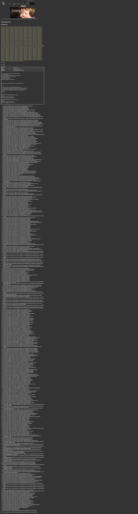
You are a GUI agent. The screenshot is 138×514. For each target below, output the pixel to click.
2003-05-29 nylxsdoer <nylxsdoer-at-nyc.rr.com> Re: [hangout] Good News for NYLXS (16, 200)
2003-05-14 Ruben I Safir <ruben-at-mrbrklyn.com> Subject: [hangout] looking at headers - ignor (18, 505)
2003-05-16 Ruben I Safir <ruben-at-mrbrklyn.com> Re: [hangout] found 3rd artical (15, 426)
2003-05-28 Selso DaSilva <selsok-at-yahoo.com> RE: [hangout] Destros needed (15, 241)
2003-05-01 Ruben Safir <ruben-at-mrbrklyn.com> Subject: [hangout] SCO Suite (15, 170)
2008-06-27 (8, 50)
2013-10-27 (8, 43)
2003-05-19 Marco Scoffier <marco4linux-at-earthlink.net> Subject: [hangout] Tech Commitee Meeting (18, 402)
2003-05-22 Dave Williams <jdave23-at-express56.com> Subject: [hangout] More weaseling (17, 311)
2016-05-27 (31, 39)
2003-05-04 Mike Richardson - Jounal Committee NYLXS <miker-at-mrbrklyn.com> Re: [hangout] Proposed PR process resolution (23, 131)
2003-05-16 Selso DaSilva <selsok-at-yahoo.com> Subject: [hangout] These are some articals (17, 423)
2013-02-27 (3, 44)
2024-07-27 (35, 28)
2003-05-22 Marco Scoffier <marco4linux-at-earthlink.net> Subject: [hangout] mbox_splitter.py (17, 310)
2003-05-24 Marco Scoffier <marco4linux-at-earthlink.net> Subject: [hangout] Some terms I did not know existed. (20, 287)
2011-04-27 (19, 46)
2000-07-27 (31, 59)
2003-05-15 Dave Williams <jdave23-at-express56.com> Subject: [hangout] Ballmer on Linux (17, 438)
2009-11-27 (12, 48)
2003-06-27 (35, 55)
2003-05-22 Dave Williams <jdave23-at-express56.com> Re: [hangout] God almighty (16, 312)
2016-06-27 (26, 39)
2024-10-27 (21, 28)
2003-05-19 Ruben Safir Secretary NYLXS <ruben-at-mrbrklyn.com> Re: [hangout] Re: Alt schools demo (19, 394)
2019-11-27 (3, 35)
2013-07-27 (21, 43)
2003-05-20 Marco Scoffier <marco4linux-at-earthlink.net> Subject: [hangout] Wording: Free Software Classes (20, 376)
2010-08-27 (13, 47)
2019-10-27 (8, 35)
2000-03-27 (8, 60)
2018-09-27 (26, 36)
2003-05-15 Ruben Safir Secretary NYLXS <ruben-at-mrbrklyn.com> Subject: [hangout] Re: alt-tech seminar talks (20, 440)
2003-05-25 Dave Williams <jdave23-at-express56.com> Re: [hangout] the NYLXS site (16, 280)
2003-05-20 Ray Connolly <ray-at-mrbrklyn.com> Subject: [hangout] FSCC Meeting (16, 373)
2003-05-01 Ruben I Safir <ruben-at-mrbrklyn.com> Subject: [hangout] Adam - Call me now (17, 184)
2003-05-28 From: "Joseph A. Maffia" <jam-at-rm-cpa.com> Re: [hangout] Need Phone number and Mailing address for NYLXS (22, 222)
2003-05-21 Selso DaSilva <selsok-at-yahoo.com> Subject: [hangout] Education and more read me (18, 344)
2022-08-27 (17, 31)
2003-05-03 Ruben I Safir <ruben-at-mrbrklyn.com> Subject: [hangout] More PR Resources (17, 145)
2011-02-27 (28, 46)
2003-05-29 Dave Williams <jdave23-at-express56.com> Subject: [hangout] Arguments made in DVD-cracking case (20, 199)
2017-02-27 (31, 38)
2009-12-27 (8, 48)
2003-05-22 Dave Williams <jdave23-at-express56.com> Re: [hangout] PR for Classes (16, 326)
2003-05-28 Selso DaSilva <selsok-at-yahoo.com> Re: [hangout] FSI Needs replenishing (16, 223)
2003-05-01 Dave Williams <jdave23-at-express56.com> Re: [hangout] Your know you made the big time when (20, 171)
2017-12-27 (26, 37)
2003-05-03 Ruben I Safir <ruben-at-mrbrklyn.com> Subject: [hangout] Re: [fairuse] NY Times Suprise (18, 146)
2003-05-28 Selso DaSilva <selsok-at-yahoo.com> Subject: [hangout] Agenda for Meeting (16, 218)
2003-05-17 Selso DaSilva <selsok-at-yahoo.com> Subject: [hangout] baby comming (16, 420)
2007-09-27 (8, 51)
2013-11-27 (3, 43)
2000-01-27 (17, 60)
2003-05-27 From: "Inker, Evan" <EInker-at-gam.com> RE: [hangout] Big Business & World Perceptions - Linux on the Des (21, 259)
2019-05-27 (31, 35)
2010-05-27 (26, 47)
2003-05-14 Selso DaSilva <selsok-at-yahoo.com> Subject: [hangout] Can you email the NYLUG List (18, 501)
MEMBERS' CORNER (27, 3)
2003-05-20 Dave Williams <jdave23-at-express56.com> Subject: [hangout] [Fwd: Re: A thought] (18, 360)
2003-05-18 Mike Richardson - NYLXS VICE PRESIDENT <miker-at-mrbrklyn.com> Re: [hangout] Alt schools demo (20, 409)
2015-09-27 (26, 40)
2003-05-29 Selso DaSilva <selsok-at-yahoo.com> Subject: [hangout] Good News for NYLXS (17, 204)
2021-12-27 (12, 32)
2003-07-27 (31, 55)
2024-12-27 (12, 28)
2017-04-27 (21, 38)
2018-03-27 (12, 37)
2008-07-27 (3, 50)
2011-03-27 (24, 46)
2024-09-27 (26, 28)
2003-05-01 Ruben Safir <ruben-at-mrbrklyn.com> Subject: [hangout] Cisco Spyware (16, 167)
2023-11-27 (31, 29)
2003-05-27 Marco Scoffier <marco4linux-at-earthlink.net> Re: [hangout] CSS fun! (15, 250)
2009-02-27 (12, 49)
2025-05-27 (31, 27)
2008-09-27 (35, 49)
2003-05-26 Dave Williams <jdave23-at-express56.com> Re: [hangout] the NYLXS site (16, 278)
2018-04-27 (8, 37)
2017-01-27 (35, 38)
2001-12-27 (35, 57)
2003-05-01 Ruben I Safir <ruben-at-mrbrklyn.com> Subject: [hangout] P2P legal (15, 189)
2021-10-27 (21, 32)
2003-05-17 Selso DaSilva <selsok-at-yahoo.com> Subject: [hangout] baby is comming (16, 417)
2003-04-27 (3, 56)
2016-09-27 (12, 39)
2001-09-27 (8, 58)
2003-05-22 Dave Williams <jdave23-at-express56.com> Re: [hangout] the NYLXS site (16, 323)
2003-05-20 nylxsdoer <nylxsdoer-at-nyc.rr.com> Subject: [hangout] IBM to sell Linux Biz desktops (18, 372)
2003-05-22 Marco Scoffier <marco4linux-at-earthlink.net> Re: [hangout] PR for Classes (16, 315)
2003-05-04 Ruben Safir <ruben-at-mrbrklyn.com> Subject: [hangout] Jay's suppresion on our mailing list (19, 137)
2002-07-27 (3, 57)
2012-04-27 (8, 45)
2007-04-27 (31, 51)
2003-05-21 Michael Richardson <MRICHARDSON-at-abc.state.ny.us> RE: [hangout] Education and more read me (20, 342)
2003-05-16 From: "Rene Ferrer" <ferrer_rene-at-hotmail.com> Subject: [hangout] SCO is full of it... (18, 431)
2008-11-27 (26, 49)
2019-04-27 (35, 35)
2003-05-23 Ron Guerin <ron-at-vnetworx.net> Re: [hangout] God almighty (14, 304)
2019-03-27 (40, 35)
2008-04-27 (17, 50)
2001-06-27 (21, 58)
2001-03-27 (35, 58)
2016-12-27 (40, 38)
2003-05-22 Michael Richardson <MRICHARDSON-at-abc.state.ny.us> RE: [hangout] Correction (17, 324)
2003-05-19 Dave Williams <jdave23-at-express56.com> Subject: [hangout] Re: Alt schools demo (18, 399)
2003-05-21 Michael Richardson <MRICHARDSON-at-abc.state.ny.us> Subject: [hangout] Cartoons (18, 341)
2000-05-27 (40, 59)
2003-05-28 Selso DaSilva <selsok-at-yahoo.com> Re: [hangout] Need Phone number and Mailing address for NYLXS (21, 221)
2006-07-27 (31, 52)
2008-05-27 (12, 50)
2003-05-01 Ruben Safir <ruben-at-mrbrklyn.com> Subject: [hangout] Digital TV (15, 168)
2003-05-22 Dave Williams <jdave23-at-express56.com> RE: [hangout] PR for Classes (16, 317)
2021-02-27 (17, 33)
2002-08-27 (40, 56)
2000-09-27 (21, 59)
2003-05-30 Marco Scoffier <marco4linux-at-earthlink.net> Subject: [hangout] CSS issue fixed (17, 198)
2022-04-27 (35, 31)
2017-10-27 (35, 37)
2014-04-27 (21, 42)
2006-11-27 (12, 52)
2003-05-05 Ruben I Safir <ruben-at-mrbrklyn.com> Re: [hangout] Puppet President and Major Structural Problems (20, 113)
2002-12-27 (21, 56)
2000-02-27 (12, 60)
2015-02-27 (17, 41)
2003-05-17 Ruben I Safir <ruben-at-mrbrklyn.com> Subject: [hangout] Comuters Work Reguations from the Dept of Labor (21, 416)
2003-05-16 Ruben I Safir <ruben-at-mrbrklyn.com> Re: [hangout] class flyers (15, 430)
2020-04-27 (21, 34)
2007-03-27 (35, 51)
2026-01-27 (35, 26)
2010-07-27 (17, 47)
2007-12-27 (35, 50)
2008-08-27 (40, 49)
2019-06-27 (26, 35)
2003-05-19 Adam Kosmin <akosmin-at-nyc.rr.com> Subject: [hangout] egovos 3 (15, 393)
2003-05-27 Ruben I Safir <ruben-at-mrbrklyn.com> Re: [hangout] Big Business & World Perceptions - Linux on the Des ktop (22, 260)
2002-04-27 (17, 57)
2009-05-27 (40, 48)
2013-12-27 (40, 42)
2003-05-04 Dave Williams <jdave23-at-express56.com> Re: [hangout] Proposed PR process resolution (19, 132)
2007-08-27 (12, 51)
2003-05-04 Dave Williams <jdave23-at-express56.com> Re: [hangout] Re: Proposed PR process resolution (19, 133)
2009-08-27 (26, 48)
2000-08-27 (26, 59)
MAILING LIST (32, 3)
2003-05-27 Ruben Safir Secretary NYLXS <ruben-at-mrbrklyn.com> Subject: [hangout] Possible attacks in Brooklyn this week (22, 249)
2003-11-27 (12, 55)
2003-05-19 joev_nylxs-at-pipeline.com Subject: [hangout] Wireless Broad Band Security (16, 383)
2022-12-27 (40, 30)
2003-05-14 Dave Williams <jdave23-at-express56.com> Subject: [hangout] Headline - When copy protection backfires (21, 504)
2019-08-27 (17, 35)
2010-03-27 (36, 47)
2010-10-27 (3, 47)
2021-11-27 (17, 32)
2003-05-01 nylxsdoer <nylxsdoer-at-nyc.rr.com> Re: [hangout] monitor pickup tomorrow (16, 165)
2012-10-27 (21, 44)
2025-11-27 (3, 27)
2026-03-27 (26, 26)
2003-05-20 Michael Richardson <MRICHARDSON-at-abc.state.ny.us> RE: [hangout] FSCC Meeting (18, 366)
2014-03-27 (26, 42)
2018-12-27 (12, 36)
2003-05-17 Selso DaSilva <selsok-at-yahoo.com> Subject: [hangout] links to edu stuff (16, 419)
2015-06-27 (40, 40)
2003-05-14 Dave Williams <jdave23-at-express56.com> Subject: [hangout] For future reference (18, 475)
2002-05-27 (12, 57)
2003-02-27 (12, 56)
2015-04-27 (8, 41)
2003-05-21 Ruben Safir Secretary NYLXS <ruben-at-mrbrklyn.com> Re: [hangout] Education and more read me (20, 338)
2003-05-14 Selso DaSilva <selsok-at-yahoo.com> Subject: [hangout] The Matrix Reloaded (17, 502)
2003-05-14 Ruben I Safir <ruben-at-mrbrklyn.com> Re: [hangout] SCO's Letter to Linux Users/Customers (19, 479)
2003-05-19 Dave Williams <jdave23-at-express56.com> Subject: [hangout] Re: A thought (17, 381)
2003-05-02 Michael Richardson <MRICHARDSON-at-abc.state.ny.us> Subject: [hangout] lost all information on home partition (22, 159)
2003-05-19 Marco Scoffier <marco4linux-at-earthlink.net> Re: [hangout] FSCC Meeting (16, 382)
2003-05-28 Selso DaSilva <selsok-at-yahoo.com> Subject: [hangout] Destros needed (16, 247)
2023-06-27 (12, 30)
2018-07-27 (35, 36)
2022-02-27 (3, 32)
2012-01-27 (21, 45)
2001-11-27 (40, 57)
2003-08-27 (26, 55)
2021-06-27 (40, 32)
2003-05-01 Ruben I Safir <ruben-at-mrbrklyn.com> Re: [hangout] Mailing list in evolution (16, 182)
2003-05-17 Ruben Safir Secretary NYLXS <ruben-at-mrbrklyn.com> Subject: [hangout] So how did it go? (19, 414)
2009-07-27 (31, 48)
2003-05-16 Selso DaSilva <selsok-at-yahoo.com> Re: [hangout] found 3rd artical (15, 424)
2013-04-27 (35, 43)
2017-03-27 (26, 38)
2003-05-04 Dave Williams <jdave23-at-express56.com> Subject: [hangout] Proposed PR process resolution (19, 144)
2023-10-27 (35, 29)
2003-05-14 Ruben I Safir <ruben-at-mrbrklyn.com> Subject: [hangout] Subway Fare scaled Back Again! (19, 482)
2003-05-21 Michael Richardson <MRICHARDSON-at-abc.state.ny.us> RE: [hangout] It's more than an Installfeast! (20, 349)
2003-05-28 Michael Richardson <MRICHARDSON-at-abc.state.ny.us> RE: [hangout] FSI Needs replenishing (19, 224)
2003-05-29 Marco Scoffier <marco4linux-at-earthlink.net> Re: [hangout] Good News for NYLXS (17, 201)
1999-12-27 (21, 60)
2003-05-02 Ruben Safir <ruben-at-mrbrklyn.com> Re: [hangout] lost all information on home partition (18, 155)
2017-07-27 (8, 38)
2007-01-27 (3, 52)
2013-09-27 (12, 43)
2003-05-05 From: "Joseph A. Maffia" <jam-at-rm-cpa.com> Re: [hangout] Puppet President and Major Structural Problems (22, 114)
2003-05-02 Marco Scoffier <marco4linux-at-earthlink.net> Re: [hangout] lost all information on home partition (20, 156)
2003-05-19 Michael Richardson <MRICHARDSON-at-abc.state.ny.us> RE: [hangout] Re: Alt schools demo (19, 396)
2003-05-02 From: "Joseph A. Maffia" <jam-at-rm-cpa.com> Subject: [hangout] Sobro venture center (18, 158)
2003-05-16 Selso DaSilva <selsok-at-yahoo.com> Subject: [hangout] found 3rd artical (16, 427)
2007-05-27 (26, 51)
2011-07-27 (6, 46)
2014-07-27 (8, 42)
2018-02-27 (17, 37)
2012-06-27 (40, 44)
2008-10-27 (31, 49)
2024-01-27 (21, 29)
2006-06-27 (35, 52)
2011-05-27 (15, 46)
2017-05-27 (17, 38)
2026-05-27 (17, 26)
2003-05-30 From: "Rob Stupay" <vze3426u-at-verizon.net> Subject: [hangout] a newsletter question (18, 193)
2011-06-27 (10, 46)
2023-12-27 (26, 29)
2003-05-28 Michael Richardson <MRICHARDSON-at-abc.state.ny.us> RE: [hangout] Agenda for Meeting (19, 217)
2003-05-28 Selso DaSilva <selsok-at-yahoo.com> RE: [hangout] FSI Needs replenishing (16, 228)
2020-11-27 (31, 33)
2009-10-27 (17, 48)
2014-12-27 (26, 41)
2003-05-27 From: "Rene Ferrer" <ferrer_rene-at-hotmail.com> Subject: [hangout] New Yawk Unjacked (19, 269)
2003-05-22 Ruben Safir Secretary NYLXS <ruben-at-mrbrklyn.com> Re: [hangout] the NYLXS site (18, 316)
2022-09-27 (12, 31)
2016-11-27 (3, 39)
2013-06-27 (26, 43)
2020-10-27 (35, 33)
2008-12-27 (21, 49)
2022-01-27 (8, 32)
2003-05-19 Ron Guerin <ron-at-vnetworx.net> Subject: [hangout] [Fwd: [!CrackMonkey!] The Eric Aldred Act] (20, 510)
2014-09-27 (40, 41)
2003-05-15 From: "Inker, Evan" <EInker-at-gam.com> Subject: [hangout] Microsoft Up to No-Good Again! (19, 463)
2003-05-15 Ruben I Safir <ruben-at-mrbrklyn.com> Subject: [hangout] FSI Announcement (17, 473)
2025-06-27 (26, 27)
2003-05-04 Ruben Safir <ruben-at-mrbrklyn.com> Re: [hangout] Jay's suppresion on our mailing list (18, 136)
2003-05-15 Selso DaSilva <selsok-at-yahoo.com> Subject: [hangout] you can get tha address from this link (19, 462)
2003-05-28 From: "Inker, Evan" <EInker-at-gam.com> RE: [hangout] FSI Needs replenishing (17, 230)
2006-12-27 (8, 52)
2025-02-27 (3, 28)
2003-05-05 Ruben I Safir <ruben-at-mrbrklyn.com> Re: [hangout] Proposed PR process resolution (18, 127)
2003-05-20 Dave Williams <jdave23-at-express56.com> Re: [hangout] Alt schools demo (16, 365)
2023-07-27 (8, 30)
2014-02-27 (31, 42)
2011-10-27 (35, 45)
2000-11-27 (12, 59)
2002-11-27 (26, 56)
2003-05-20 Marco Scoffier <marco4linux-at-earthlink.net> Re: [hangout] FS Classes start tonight (18, 363)
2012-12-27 (12, 44)
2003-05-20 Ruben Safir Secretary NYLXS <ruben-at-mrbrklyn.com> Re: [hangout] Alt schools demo (18, 364)
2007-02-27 (40, 51)
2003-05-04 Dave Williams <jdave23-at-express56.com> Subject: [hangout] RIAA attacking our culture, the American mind (22, 143)
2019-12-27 (40, 34)
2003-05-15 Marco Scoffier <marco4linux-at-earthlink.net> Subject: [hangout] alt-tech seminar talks (18, 443)
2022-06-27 (26, 31)
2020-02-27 (31, 34)
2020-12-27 (26, 33)
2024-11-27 (17, 28)
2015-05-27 (3, 41)
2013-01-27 (8, 44)
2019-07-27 (21, 35)
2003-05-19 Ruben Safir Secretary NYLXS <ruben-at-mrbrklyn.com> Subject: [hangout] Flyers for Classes (19, 391)
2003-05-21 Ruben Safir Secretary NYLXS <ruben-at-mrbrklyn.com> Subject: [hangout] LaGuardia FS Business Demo (21, 337)
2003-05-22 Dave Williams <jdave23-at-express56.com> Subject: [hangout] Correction (16, 325)
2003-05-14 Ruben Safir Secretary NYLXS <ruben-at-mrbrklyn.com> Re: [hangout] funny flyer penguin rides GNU (20, 496)
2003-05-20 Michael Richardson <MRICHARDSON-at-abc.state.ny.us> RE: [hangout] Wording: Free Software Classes (21, 375)
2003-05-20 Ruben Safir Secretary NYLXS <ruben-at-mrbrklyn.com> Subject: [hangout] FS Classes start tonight (20, 369)
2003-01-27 (17, 56)
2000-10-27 (17, 59)
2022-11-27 (3, 31)
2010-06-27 (22, 47)
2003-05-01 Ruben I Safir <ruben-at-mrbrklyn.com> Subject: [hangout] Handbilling (15, 186)
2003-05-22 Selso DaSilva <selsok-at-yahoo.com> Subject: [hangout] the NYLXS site (16, 334)
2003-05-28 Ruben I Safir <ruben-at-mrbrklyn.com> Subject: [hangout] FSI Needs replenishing (17, 240)
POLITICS (18, 3)
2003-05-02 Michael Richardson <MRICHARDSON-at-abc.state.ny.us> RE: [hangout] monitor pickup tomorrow (20, 160)
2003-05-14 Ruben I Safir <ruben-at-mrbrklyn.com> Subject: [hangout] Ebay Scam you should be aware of (19, 474)
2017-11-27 (31, 37)
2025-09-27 (12, 27)
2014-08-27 (3, 42)
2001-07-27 (17, 58)
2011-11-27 (30, 45)
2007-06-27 (21, 51)
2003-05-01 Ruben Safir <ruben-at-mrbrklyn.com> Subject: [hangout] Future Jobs (15, 166)
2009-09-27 (21, 48)
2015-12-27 (12, 40)
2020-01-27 (35, 34)
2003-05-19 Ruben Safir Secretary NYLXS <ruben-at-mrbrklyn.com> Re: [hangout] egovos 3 (17, 392)
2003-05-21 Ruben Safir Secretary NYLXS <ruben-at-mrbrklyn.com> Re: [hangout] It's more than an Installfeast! (20, 348)
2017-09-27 (40, 37)
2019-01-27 (8, 36)
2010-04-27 (31, 47)
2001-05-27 (26, 58)
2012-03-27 (12, 45)
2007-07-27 (17, 51)
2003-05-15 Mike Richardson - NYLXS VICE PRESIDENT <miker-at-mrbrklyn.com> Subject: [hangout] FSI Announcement (21, 470)
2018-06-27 (40, 36)
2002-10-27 (31, 56)
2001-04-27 (31, 58)
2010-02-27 (40, 47)
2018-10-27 (21, 36)
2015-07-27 (35, 40)
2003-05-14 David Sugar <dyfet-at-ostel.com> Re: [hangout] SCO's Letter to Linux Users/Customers (18, 478)
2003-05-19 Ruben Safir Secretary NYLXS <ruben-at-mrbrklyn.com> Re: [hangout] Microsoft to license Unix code (20, 400)
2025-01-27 (8, 28)
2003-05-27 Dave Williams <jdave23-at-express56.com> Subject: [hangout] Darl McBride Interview (18, 270)
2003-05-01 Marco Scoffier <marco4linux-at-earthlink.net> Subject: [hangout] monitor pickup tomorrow (19, 185)
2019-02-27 (3, 36)
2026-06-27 (12, 26)
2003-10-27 (17, 55)
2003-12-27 (8, 55)
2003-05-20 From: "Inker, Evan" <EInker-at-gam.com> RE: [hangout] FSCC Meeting (16, 368)
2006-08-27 (26, 52)
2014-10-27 (35, 41)
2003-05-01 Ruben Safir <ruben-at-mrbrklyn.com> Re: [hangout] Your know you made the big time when (19, 172)
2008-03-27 (21, 50)
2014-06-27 (12, 42)
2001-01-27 (3, 59)
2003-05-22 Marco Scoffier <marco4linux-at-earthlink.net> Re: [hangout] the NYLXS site (16, 314)
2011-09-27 (39, 45)
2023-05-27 (17, 30)
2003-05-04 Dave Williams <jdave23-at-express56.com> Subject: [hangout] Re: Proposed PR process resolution (20, 138)
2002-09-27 (35, 56)
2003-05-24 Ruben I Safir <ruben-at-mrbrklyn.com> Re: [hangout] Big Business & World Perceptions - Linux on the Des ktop (22, 285)
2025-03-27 (40, 27)
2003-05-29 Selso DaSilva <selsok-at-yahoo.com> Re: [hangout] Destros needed (15, 205)
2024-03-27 (12, 29)
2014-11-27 (31, 41)
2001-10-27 (3, 58)
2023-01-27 (35, 30)
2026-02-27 (31, 26)
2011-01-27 (33, 46)
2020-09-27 (40, 33)
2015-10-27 (21, 40)
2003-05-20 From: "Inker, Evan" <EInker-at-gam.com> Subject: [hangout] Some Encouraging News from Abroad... (20, 374)
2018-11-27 (17, 36)
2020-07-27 (8, 34)
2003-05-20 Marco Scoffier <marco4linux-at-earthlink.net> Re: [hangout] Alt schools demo (17, 377)
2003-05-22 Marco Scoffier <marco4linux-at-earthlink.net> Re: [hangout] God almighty (16, 309)
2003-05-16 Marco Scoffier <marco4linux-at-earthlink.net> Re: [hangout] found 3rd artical (16, 422)
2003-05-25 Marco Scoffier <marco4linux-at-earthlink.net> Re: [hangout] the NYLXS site (16, 279)
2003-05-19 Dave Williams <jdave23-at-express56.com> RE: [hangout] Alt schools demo (16, 395)
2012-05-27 (3, 45)
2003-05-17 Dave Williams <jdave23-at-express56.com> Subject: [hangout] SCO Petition (16, 415)
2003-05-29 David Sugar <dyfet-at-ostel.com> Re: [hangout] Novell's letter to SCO (15, 207)
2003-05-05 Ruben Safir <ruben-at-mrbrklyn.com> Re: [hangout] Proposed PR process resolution (18, 130)
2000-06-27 (35, 59)
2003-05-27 (40, 55)
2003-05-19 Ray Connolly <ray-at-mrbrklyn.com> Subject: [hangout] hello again (15, 507)
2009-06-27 (35, 48)
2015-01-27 (21, 41)
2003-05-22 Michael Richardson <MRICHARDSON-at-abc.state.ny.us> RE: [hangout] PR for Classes (18, 318)
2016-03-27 (40, 39)
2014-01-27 (35, 42)
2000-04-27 (3, 60)
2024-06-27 (40, 28)
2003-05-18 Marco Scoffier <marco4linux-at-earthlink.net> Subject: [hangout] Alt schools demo (17, 411)
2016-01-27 (8, 40)
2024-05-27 (3, 29)
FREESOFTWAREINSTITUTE (14, 4)
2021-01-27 (21, 33)
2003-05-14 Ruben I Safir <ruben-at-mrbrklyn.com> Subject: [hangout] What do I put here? (17, 499)
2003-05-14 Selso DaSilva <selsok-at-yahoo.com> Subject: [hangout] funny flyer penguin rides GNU (18, 497)
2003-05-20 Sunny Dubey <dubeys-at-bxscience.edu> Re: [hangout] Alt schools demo (16, 506)
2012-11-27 (17, 44)
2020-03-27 (26, 34)
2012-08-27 (31, 44)
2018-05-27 (3, 37)
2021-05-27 (3, 33)
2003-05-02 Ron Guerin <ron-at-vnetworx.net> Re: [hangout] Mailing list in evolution (16, 163)
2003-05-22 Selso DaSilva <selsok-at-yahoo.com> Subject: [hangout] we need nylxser (16, 335)
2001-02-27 (40, 58)
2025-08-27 (17, 27)
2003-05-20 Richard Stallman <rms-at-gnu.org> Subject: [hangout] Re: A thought (15, 361)
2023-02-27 (31, 30)
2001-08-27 (12, 58)
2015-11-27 (17, 40)
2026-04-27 (21, 26)
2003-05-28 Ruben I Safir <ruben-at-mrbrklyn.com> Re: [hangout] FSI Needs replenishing (16, 220)
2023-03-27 (26, 30)
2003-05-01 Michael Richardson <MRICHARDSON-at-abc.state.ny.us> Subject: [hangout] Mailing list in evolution (20, 183)
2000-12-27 (8, 59)
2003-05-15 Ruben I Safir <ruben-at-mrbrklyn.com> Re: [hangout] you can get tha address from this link (19, 461)
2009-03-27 (8, 49)
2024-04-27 (8, 29)
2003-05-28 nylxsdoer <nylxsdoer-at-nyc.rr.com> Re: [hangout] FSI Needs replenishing (16, 219)
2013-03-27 (40, 43)
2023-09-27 (40, 29)
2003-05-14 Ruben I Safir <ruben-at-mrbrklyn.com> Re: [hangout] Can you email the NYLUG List (18, 500)
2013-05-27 (31, 43)
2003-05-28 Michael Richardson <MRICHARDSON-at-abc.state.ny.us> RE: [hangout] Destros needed (18, 246)
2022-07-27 (21, 31)
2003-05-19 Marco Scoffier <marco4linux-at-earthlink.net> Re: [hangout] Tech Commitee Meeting (18, 380)
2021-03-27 (12, 33)
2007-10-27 (3, 51)
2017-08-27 (3, 38)
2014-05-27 (17, 42)
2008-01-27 (31, 50)
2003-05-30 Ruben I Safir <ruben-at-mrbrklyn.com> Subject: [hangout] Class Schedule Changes (17, 196)
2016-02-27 (3, 40)
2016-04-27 (35, 39)
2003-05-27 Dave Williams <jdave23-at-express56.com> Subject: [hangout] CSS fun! (16, 268)
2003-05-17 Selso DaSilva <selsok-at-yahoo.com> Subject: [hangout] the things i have (16, 418)
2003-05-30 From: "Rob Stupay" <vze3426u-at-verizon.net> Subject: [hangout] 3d (15, 192)
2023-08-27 (3, 30)
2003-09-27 (21, 55)
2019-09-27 (12, 35)
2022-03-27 (40, 31)
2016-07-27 (21, 39)
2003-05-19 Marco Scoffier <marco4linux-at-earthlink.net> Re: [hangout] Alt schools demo (17, 403)
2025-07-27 (21, 27)
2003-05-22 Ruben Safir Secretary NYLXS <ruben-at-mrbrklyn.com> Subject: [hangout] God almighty (18, 313)
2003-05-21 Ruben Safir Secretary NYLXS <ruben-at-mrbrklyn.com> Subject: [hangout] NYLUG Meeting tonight (20, 345)
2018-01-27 (21, 37)
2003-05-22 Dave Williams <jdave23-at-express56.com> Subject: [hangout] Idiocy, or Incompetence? (18, 319)
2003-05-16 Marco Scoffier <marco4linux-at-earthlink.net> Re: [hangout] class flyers (16, 432)
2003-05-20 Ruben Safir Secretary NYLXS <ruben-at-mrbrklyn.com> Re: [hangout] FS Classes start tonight (19, 362)
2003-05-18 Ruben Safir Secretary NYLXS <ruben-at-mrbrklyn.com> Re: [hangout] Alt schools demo (18, 410)
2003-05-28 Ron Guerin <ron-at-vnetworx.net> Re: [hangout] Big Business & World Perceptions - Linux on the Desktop (21, 248)
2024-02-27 (17, 29)
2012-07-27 (35, 44)
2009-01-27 (17, 49)
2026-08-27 (3, 26)
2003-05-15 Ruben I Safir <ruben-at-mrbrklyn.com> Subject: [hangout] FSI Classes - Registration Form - (19, 469)
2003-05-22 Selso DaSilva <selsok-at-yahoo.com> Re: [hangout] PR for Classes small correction (18, 320)
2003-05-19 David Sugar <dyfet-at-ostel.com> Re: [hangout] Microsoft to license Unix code (17, 397)
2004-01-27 (3, 55)
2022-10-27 (8, 31)
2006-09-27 (21, 52)
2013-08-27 (17, 43)
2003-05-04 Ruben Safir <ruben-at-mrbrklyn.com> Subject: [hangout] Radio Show (15, 135)
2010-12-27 (37, 46)
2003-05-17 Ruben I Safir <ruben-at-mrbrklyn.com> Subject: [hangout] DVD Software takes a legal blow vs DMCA (20, 413)
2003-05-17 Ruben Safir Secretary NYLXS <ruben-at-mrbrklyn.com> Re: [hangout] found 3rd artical (18, 421)
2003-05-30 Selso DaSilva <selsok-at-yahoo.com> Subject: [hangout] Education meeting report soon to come (19, 197)
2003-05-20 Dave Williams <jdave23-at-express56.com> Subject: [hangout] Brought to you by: (17, 379)
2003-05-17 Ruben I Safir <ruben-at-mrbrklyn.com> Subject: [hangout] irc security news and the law (18, 412)
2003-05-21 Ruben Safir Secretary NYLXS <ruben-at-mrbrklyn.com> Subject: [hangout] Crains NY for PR (19, 336)
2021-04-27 (8, 33)
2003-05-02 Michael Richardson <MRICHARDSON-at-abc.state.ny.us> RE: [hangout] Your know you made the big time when (22, 161)
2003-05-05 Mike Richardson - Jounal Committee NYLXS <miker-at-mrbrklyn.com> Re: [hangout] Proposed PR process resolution (23, 129)
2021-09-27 (26, 32)
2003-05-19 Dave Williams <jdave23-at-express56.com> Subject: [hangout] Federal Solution (17, 398)
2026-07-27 (8, 26)
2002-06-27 (8, 57)
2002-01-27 (31, 57)
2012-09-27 (26, 44)
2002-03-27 (21, 57)
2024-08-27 (31, 28)
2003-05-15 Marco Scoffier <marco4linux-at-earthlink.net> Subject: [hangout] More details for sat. (18, 439)
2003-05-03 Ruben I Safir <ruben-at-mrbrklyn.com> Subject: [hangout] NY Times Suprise (16, 147)
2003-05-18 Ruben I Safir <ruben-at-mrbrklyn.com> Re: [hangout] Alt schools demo (16, 407)
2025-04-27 (35, 27)
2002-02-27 (26, 57)
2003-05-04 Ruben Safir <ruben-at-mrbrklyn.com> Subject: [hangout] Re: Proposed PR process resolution (19, 139)
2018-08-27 (31, 36)
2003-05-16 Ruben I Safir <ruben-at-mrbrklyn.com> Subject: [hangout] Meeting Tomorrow (16, 429)
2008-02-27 (26, 50)
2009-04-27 (3, 49)
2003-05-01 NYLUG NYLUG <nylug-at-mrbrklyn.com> (11, 508)
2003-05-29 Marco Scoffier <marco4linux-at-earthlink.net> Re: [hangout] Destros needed (16, 206)
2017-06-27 (12, 38)
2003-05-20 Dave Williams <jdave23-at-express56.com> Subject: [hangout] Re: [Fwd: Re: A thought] (18, 359)
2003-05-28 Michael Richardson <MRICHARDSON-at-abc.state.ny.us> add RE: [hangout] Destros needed (19, 243)
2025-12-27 (40, 26)
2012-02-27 (17, 45)
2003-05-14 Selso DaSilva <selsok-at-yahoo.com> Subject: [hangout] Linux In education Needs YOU (18, 503)
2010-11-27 (42, 46)
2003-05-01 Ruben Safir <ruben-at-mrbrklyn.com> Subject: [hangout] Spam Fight (15, 169)
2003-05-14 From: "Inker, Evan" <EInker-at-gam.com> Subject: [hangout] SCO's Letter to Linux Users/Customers (20, 481)
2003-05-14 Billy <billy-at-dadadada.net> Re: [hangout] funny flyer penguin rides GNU (16, 498)
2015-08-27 (31, 40)
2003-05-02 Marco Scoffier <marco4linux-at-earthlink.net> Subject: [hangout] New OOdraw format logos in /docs (20, 162)
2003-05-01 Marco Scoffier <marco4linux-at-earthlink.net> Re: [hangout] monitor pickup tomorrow (18, 164)
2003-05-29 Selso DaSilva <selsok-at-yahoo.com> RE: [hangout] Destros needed (15, 202)
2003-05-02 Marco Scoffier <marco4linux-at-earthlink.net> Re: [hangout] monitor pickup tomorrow (18, 157)
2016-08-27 (17, 39)
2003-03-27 (8, 56)
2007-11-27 (40, 50)
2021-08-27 (31, 32)
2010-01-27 (3, 48)
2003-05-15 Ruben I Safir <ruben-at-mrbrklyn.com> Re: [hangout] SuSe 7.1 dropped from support (18, 437)
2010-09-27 (8, 47)
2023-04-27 (21, 30)
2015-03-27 (12, 41)
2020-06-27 (12, 34)
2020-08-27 (3, 34)
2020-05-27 (17, 34)
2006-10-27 (17, 52)
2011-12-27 (26, 45)
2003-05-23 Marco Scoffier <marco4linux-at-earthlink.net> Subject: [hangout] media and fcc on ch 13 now (19, 288)
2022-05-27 (31, 31)
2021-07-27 (35, 32)
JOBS (23, 3)
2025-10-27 (8, 27)
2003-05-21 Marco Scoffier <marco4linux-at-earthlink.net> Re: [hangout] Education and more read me (18, 339)
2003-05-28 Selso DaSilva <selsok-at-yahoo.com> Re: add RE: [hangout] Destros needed (16, 242)
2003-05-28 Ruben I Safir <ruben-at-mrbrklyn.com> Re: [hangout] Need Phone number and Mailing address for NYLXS (21, 229)
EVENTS (10, 3)
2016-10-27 (8, 39)
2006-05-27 (40, 52)
